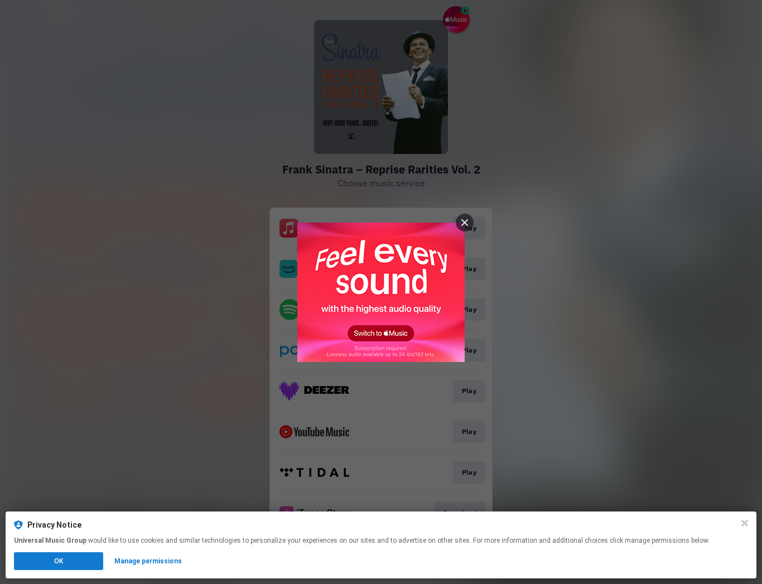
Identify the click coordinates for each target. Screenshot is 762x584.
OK (58, 561)
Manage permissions (148, 561)
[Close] (745, 523)
